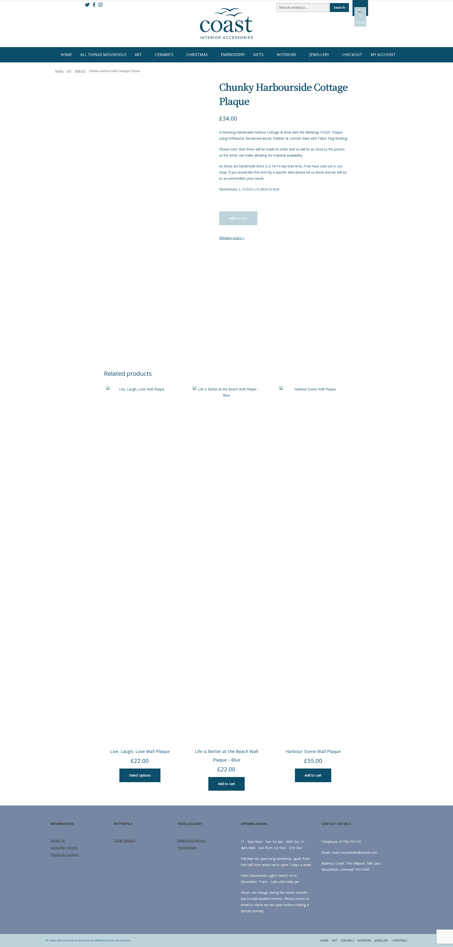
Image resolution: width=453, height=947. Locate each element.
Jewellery (319, 54)
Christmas (197, 54)
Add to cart (238, 218)
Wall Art (80, 71)
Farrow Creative (120, 940)
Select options (140, 775)
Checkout (352, 54)
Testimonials (187, 847)
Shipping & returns (191, 840)
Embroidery (233, 54)
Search (339, 7)
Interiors (286, 54)
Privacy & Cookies (64, 854)
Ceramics (164, 54)
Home (66, 54)
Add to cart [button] (226, 783)
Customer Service (64, 847)
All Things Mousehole (103, 54)
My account (383, 54)
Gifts (258, 54)
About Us (58, 840)
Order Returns (124, 840)
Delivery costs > (231, 237)
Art (138, 54)
